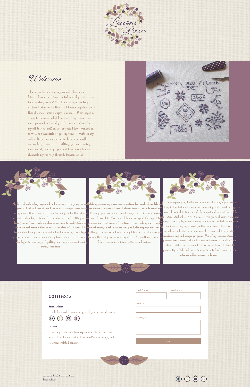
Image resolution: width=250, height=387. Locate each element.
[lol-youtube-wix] (68, 318)
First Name (142, 290)
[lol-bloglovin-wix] (76, 318)
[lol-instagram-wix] (51, 318)
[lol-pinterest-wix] (60, 318)
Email (139, 303)
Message (141, 317)
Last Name (176, 290)
